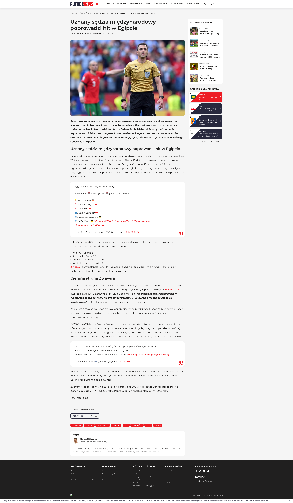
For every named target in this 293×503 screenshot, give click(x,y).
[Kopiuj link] (96, 416)
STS (200, 118)
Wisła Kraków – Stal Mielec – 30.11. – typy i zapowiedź (209, 57)
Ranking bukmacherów (143, 474)
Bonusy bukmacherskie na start (146, 477)
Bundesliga (92, 13)
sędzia (148, 425)
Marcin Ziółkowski (93, 33)
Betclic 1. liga (107, 480)
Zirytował (75, 267)
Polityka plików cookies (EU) (82, 480)
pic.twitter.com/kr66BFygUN (89, 225)
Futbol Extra (193, 4)
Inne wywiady (102, 442)
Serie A (82, 442)
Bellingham (172, 289)
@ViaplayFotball (135, 354)
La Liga (167, 477)
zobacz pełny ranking (210, 141)
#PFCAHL (108, 221)
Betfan (202, 95)
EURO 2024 (89, 425)
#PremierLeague (142, 221)
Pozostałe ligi (102, 425)
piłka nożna (137, 425)
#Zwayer (98, 221)
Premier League (171, 471)
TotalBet (202, 131)
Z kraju (110, 4)
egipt (126, 425)
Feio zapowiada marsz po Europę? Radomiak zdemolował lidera (208, 81)
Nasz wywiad (136, 4)
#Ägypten (119, 221)
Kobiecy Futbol (160, 4)
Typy (148, 4)
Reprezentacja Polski (110, 474)
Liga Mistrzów (91, 442)
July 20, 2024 (132, 232)
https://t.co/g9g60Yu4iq (157, 354)
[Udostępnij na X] (91, 416)
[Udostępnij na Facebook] (87, 416)
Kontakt (73, 477)
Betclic (202, 106)
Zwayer (158, 425)
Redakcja (74, 474)
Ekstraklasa (106, 477)
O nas (72, 471)
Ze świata (121, 4)
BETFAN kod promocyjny (143, 486)
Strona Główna (77, 13)
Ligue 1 (167, 483)
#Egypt (129, 221)
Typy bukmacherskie (141, 471)
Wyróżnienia (177, 4)
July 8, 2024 (125, 361)
